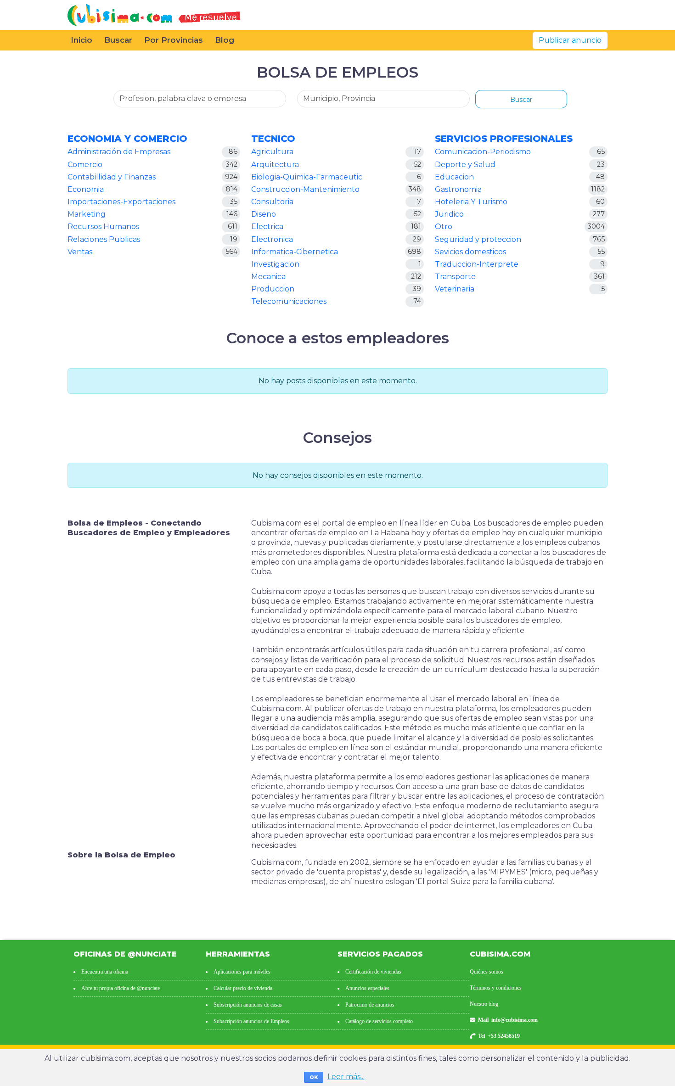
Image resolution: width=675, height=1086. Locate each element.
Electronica (272, 239)
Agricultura (272, 151)
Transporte (455, 276)
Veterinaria (454, 289)
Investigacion (275, 264)
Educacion (454, 177)
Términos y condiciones (496, 988)
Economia (86, 189)
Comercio (85, 164)
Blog (224, 40)
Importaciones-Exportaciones (121, 201)
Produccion (272, 289)
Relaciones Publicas (104, 239)
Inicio (81, 40)
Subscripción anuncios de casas (248, 1005)
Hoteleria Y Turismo (471, 201)
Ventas (80, 251)
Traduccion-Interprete (476, 264)
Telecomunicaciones (288, 301)
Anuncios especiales (367, 988)
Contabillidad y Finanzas (112, 177)
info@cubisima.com (514, 1020)
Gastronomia (458, 189)
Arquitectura (275, 164)
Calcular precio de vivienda (243, 988)
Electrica (267, 226)
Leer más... (346, 1076)
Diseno (263, 214)
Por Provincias (173, 40)
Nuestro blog (484, 1004)
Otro (443, 226)
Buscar (118, 40)
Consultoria (272, 201)
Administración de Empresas (119, 151)
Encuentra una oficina (104, 971)
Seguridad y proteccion (478, 239)
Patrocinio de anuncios (369, 1005)
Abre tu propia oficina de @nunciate (120, 988)
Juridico (449, 214)
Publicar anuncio (570, 40)
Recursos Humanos (103, 226)
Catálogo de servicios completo (379, 1021)
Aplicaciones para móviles (242, 971)
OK (313, 1077)
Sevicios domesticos (470, 251)
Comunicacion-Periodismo (483, 151)
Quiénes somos (486, 971)
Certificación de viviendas (373, 971)
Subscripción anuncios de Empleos (251, 1021)
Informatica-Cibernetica (294, 251)
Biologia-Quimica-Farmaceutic (306, 177)
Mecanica (268, 276)
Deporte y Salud (465, 164)
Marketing (87, 214)
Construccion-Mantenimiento (305, 189)
